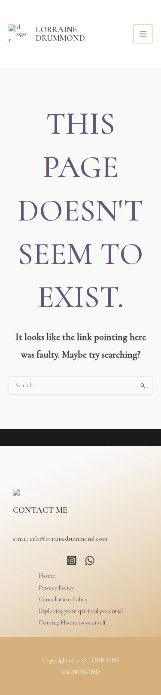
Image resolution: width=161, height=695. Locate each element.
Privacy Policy (56, 587)
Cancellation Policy (63, 599)
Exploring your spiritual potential (81, 611)
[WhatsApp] (90, 560)
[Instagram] (72, 560)
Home (47, 575)
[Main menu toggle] (143, 33)
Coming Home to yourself (72, 622)
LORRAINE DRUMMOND (60, 33)
